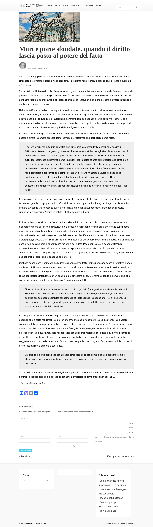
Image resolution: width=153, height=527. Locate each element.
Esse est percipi (107, 502)
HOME (50, 5)
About (57, 5)
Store (98, 5)
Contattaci (75, 5)
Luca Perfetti (32, 69)
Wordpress (116, 523)
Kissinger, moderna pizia (119, 456)
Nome (21, 436)
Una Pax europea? (108, 506)
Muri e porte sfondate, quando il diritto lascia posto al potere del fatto (74, 52)
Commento (23, 418)
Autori (65, 5)
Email (59, 436)
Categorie (89, 5)
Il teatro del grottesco (111, 498)
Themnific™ (130, 523)
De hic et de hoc (107, 511)
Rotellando (26, 456)
